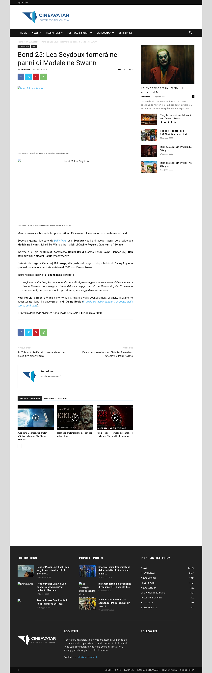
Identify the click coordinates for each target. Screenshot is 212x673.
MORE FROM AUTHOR (55, 398)
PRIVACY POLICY (169, 670)
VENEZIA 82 (125, 32)
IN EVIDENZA (32, 41)
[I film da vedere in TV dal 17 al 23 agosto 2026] (149, 167)
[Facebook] (21, 77)
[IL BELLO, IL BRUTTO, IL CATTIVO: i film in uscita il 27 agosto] (149, 135)
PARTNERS (129, 670)
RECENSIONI (53, 32)
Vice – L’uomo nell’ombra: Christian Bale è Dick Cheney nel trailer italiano (107, 354)
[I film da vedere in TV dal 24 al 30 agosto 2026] (149, 151)
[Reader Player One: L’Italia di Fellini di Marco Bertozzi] (26, 604)
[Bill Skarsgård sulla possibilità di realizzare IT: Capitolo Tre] (87, 590)
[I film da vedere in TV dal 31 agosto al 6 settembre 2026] (167, 64)
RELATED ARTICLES (30, 398)
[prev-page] (20, 446)
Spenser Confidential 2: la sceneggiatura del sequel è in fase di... (114, 603)
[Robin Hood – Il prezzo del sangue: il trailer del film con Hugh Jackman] (115, 417)
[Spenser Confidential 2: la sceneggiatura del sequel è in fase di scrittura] (87, 604)
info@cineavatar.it (87, 657)
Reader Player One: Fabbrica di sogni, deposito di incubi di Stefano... (53, 570)
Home (20, 41)
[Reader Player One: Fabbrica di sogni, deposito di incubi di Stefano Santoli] (26, 571)
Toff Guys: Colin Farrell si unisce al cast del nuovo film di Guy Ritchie (41, 354)
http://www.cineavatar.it (51, 376)
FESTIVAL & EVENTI (78, 32)
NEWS (35, 32)
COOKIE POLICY (187, 670)
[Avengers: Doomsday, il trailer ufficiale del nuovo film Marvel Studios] (36, 417)
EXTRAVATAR (104, 32)
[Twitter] (28, 77)
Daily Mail (60, 240)
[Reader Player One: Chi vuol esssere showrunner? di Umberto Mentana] (26, 588)
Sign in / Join (23, 2)
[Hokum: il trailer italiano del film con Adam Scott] (75, 417)
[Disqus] (75, 497)
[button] (190, 33)
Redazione (25, 69)
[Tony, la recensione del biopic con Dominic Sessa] (149, 119)
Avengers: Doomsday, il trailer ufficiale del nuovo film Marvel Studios (32, 436)
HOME (23, 32)
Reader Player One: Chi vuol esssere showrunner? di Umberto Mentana (52, 587)
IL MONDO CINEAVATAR (148, 670)
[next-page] (25, 446)
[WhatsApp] (43, 77)
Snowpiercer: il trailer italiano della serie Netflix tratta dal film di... (114, 570)
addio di (109, 263)
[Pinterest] (36, 77)
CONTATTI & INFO (113, 670)
